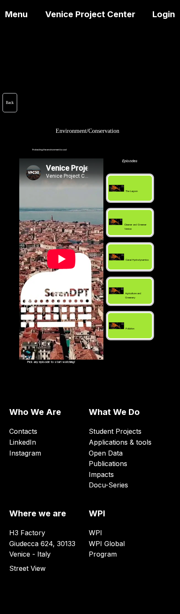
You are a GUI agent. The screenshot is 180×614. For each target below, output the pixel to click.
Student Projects (115, 431)
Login (163, 14)
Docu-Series (108, 485)
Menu (16, 14)
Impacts (101, 474)
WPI (95, 533)
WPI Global (107, 543)
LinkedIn (22, 442)
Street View (27, 568)
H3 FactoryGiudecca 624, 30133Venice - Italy (42, 543)
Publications (108, 463)
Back (10, 103)
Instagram (25, 453)
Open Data (106, 453)
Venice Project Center (90, 14)
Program (103, 554)
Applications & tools (120, 442)
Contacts (23, 431)
